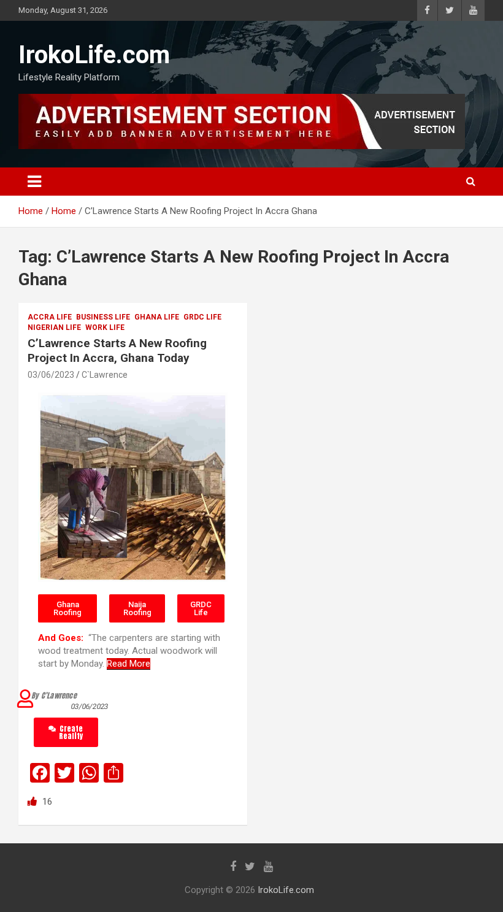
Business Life (103, 317)
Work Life (105, 327)
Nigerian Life (54, 327)
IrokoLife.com (94, 54)
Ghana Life (156, 317)
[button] (67, 608)
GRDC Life (202, 317)
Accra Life (50, 317)
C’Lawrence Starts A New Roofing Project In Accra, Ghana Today (117, 351)
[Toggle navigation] (34, 181)
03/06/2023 (51, 375)
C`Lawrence (105, 375)
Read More (128, 663)
